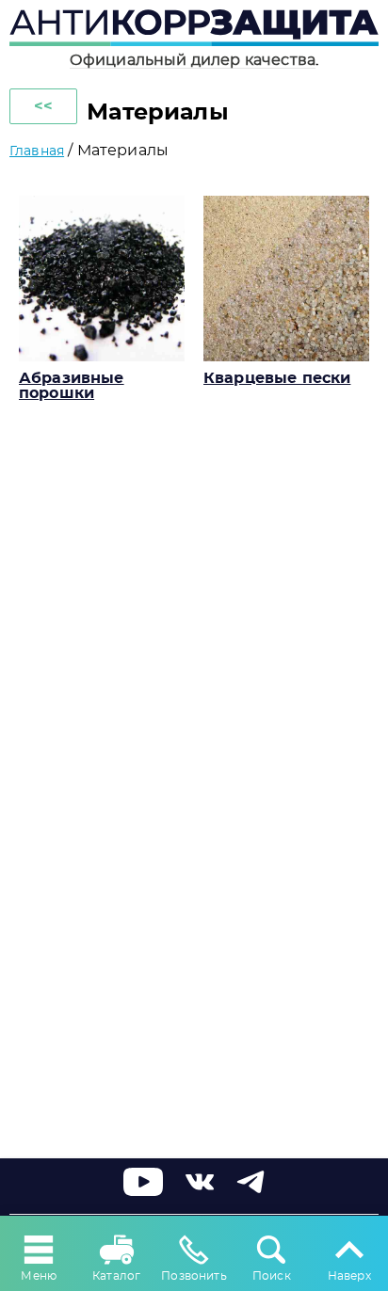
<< (43, 106)
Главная (36, 151)
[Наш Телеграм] (250, 1191)
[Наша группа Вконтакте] (199, 1191)
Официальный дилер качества (192, 60)
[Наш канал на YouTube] (143, 1191)
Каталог (116, 1276)
